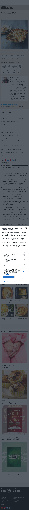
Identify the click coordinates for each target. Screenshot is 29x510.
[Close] (26, 228)
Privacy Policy (22, 281)
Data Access (14, 281)
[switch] (24, 255)
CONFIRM (8, 276)
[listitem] (14, 252)
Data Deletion (7, 281)
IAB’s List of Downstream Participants (16, 248)
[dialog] (14, 255)
